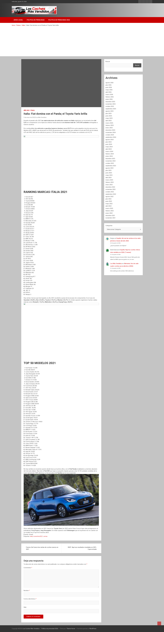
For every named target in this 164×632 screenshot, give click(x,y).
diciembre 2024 (110, 130)
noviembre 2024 (111, 132)
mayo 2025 (109, 118)
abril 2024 (109, 149)
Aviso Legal (18, 20)
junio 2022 (109, 201)
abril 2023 (109, 177)
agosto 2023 (109, 168)
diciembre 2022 (110, 187)
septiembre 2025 (111, 109)
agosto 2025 (109, 111)
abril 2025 (109, 120)
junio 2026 (109, 87)
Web (25, 607)
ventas (45, 536)
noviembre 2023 (111, 161)
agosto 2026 (109, 83)
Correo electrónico (30, 599)
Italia (32, 110)
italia (31, 536)
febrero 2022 (110, 211)
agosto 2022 (109, 196)
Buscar (108, 61)
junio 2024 (109, 144)
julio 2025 (108, 113)
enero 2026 (109, 99)
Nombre (27, 590)
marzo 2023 (109, 180)
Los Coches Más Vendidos (31, 628)
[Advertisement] (82, 40)
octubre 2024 (110, 135)
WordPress (92, 628)
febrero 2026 (110, 97)
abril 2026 (109, 92)
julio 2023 (108, 170)
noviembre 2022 (111, 189)
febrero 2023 (110, 182)
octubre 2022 (110, 192)
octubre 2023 (110, 163)
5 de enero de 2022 (29, 117)
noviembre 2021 (111, 218)
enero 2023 (109, 185)
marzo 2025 (109, 123)
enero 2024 (109, 156)
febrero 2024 (110, 154)
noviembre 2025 (111, 104)
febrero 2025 (110, 125)
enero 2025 (109, 128)
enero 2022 (109, 213)
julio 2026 (108, 85)
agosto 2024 (109, 139)
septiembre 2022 (111, 194)
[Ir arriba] (159, 623)
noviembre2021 (38, 536)
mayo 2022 (109, 203)
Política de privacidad (36, 20)
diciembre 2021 (110, 215)
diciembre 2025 (110, 101)
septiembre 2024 (111, 137)
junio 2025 (109, 116)
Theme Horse (71, 628)
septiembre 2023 (111, 166)
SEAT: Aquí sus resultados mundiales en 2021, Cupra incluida (82, 548)
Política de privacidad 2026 (59, 20)
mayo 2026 (109, 90)
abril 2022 (109, 206)
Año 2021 (27, 110)
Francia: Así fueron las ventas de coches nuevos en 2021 (42, 548)
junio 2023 (109, 173)
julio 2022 (108, 199)
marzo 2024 (109, 151)
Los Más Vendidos (41, 117)
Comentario (28, 568)
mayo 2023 (109, 175)
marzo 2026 (109, 94)
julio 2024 (108, 142)
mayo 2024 (109, 147)
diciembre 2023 (110, 158)
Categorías (109, 225)
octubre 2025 (110, 106)
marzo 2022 (109, 208)
